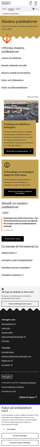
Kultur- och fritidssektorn (13, 80)
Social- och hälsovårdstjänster (15, 87)
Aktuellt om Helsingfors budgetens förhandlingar (20, 192)
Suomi (4, 9)
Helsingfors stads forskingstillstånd (17, 260)
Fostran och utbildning (11, 58)
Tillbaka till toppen (27, 397)
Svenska (11, 9)
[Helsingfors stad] (7, 377)
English (18, 9)
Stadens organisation (11, 13)
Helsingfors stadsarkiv (13, 275)
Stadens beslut (9, 253)
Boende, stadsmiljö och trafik (14, 65)
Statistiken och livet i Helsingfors (16, 267)
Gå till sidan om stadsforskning (19, 151)
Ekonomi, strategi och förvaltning (16, 72)
